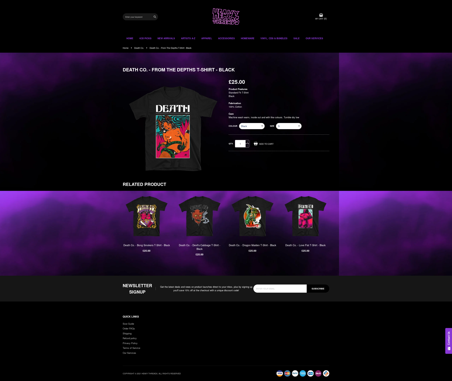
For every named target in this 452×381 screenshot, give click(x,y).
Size (272, 126)
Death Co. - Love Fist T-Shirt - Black (305, 245)
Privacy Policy (130, 343)
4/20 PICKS (145, 38)
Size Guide (128, 323)
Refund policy (130, 338)
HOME (129, 38)
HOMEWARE (247, 38)
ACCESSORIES (226, 38)
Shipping (127, 333)
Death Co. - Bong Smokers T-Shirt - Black (146, 245)
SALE (296, 38)
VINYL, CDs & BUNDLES (273, 38)
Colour (233, 126)
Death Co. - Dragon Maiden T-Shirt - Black (252, 245)
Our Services (129, 352)
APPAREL (206, 38)
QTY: (231, 143)
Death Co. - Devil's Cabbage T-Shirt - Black (199, 247)
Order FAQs (129, 328)
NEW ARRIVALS (166, 38)
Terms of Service (131, 348)
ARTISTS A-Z (188, 38)
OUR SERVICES (314, 38)
